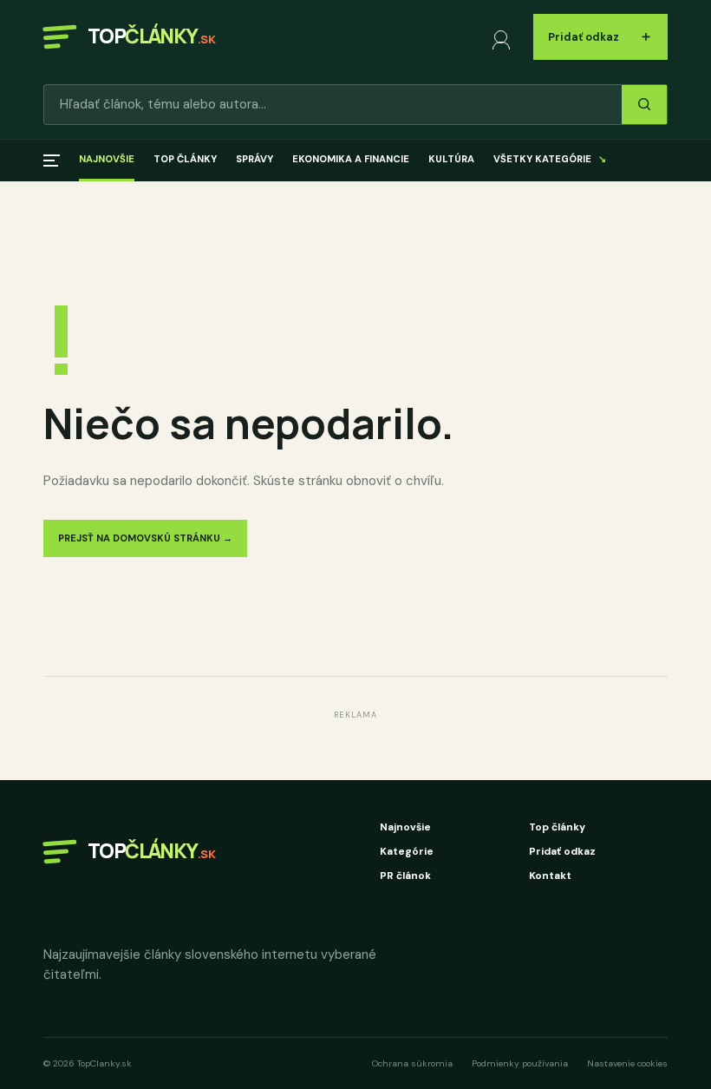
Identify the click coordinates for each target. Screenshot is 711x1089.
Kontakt (550, 875)
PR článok (405, 875)
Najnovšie (106, 159)
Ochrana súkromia (412, 1063)
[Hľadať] (644, 104)
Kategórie (407, 851)
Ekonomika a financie (350, 159)
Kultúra (451, 159)
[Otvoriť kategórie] (51, 160)
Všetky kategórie (549, 159)
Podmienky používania (520, 1063)
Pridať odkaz (600, 36)
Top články (185, 159)
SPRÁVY (254, 159)
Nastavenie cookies (627, 1063)
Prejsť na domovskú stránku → (145, 538)
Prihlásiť (504, 36)
